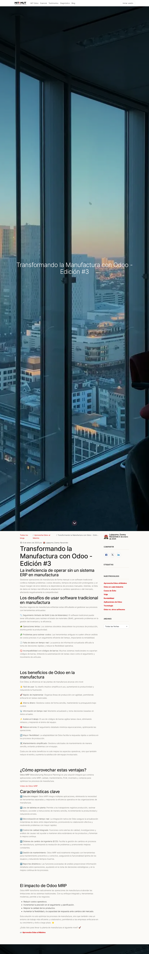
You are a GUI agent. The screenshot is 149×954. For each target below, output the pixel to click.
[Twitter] (112, 555)
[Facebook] (106, 555)
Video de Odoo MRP (29, 786)
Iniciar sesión (128, 3)
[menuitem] (34, 3)
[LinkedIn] (118, 555)
